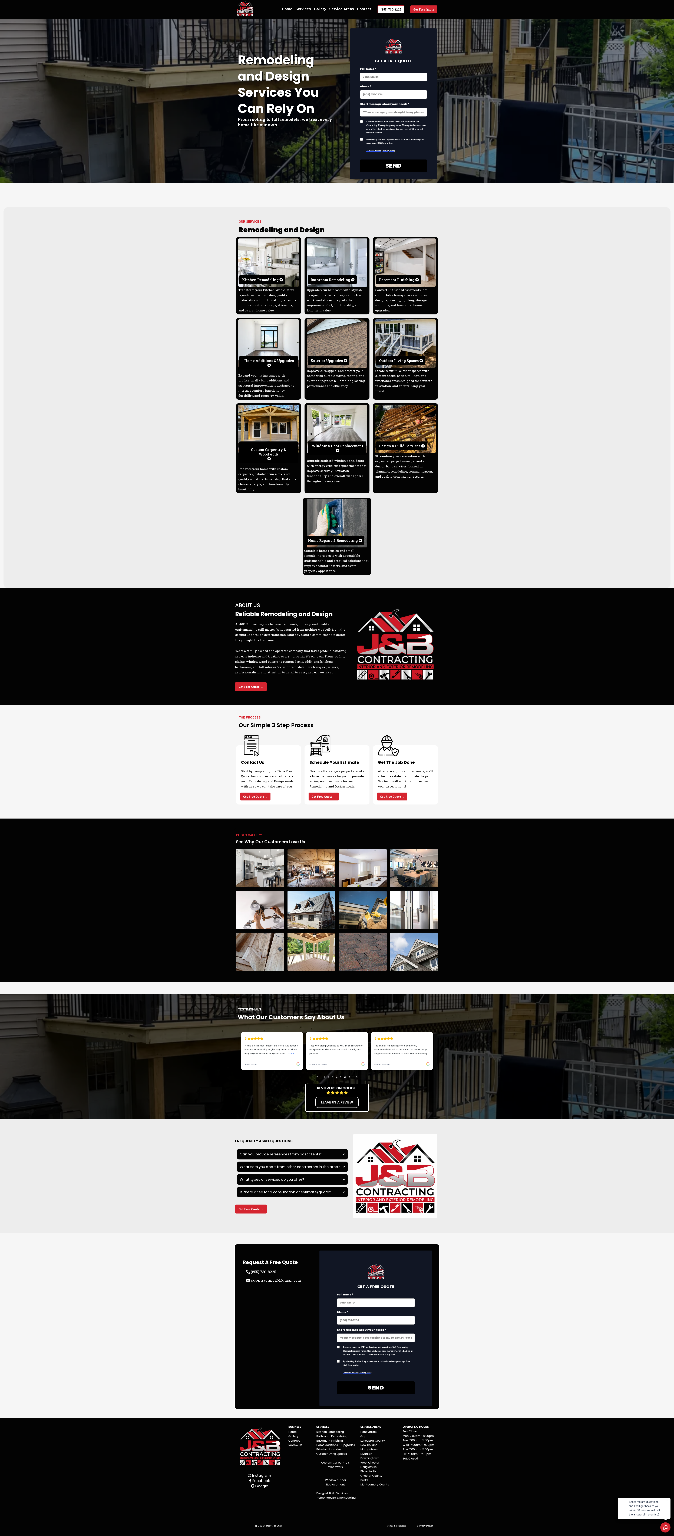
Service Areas (341, 9)
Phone (365, 86)
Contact (364, 9)
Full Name (368, 69)
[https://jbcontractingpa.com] (245, 9)
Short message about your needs (384, 104)
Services (303, 9)
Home (287, 9)
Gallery (320, 9)
